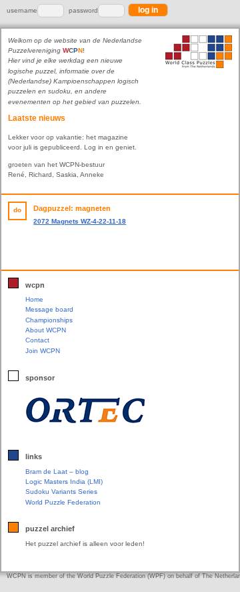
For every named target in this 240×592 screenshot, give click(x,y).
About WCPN (45, 330)
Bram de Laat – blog (57, 471)
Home (34, 299)
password (83, 10)
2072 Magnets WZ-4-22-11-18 (79, 221)
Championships (49, 320)
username (22, 10)
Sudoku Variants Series (61, 491)
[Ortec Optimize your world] (117, 410)
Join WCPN (42, 350)
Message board (49, 309)
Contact (37, 340)
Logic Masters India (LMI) (64, 481)
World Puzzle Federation (63, 502)
